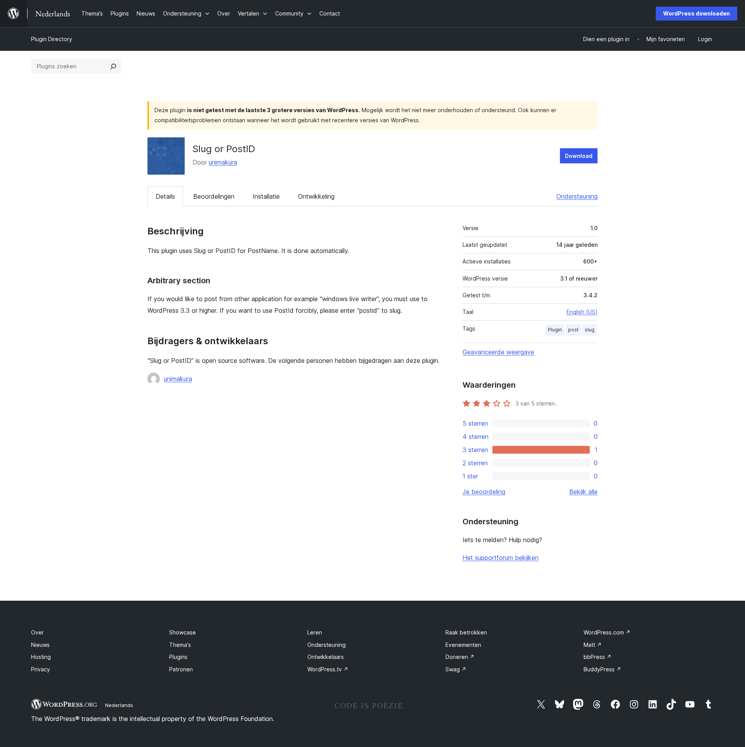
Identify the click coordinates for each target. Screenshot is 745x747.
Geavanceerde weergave (498, 352)
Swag (455, 669)
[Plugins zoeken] (113, 66)
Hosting (41, 656)
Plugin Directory (51, 39)
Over (37, 632)
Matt (593, 644)
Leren (314, 632)
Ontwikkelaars (325, 656)
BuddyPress (602, 669)
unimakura (223, 162)
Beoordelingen (213, 196)
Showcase (182, 632)
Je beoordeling (484, 492)
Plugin (555, 330)
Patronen (181, 669)
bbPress (598, 656)
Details (165, 196)
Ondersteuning (577, 196)
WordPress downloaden (696, 13)
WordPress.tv (327, 669)
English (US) (582, 312)
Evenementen (463, 644)
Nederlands (119, 705)
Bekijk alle (583, 492)
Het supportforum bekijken (501, 558)
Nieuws (40, 644)
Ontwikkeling (316, 196)
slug (589, 330)
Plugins (178, 656)
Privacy (40, 669)
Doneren (460, 656)
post (573, 330)
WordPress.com (607, 632)
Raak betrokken (466, 632)
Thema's (180, 644)
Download (579, 156)
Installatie (266, 196)
